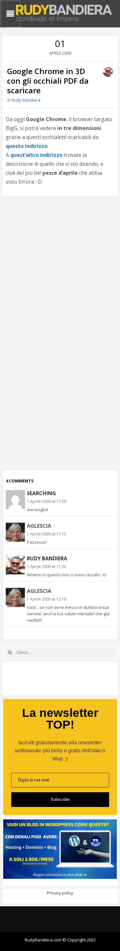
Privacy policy (60, 893)
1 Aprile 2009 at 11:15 (46, 534)
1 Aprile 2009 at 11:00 (46, 501)
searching (41, 493)
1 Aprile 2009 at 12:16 (46, 599)
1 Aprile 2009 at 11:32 (46, 566)
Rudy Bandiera (26, 100)
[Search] (10, 652)
